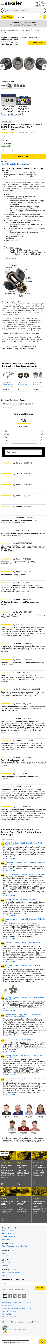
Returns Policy (7, 1233)
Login (4, 1253)
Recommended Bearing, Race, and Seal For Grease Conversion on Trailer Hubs (23, 1016)
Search (4, 1275)
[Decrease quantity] (3, 150)
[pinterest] (15, 1296)
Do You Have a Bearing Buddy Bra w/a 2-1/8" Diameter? (25, 874)
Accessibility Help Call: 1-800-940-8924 (16, 1303)
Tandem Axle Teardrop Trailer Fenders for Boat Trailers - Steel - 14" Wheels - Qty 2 (8, 383)
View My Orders (8, 1231)
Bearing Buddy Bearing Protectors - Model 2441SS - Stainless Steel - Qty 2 (38, 383)
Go (44, 17)
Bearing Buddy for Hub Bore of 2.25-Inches (20, 900)
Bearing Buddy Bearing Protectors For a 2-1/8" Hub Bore (23, 966)
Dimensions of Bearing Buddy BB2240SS (20, 1040)
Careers (5, 1266)
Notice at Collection (9, 1311)
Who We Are (6, 1263)
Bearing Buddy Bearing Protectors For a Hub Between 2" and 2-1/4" (24, 998)
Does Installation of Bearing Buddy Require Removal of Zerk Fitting (25, 863)
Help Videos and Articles (11, 1272)
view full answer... (9, 858)
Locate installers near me (10, 116)
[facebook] (10, 1296)
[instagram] (19, 1296)
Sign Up (5, 1256)
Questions (30, 133)
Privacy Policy (7, 1305)
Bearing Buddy (6, 122)
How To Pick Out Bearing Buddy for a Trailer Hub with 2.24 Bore (24, 1080)
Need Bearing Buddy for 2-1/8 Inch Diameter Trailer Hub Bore (25, 920)
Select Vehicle (7, 17)
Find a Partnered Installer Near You (14, 1246)
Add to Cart (37, 42)
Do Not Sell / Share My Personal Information (18, 1308)
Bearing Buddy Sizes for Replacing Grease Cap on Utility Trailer (23, 1056)
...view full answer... (9, 894)
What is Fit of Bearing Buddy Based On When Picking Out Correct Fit (24, 844)
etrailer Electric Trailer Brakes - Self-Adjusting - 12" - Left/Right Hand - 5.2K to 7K (23, 383)
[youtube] (24, 1296)
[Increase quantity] (13, 150)
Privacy (4, 1289)
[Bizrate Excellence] (5, 1329)
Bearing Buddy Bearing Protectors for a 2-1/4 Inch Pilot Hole (25, 943)
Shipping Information (9, 1236)
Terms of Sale (7, 1314)
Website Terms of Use (10, 1317)
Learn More (7, 407)
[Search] (4, 10)
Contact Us (6, 1239)
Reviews (19, 133)
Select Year (20, 17)
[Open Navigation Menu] (2, 2)
